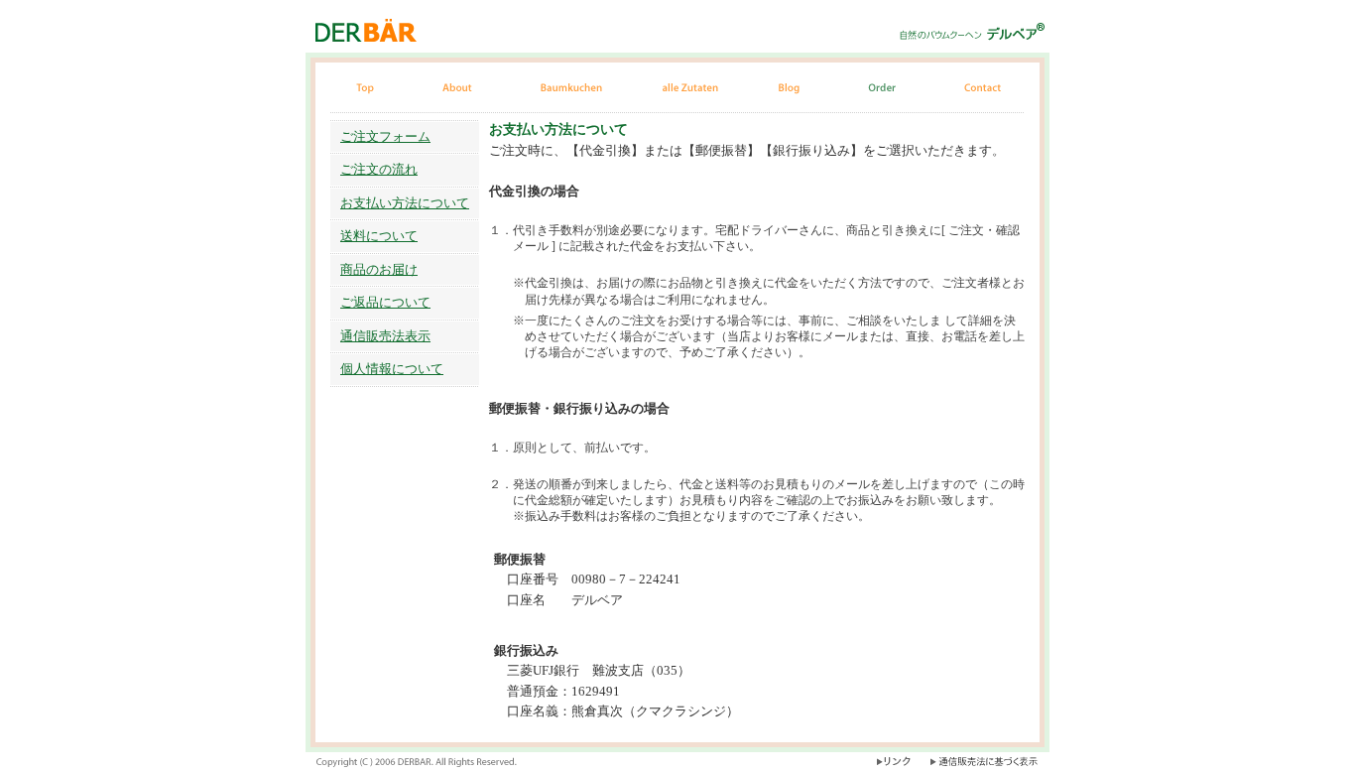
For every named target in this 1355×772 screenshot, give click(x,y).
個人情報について (391, 369)
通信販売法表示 (385, 336)
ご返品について (385, 303)
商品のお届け (379, 270)
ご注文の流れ (379, 170)
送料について (379, 236)
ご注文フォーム (385, 137)
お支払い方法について (404, 203)
